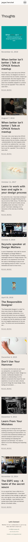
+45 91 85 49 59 (14, 531)
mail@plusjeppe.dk (14, 529)
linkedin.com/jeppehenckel (14, 534)
